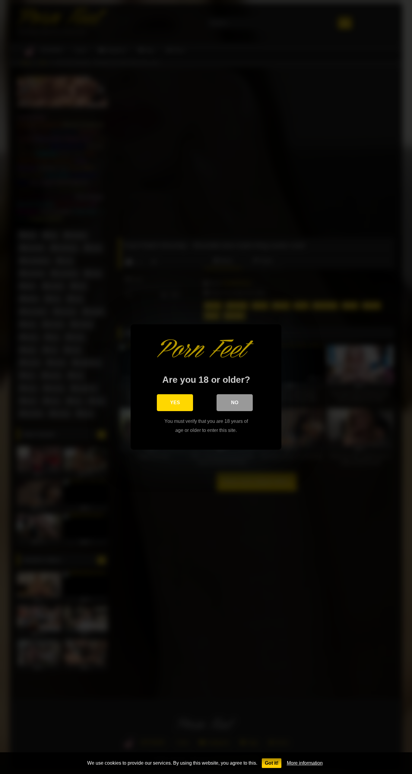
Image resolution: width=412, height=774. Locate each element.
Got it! (271, 763)
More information (305, 763)
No (234, 402)
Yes (175, 402)
